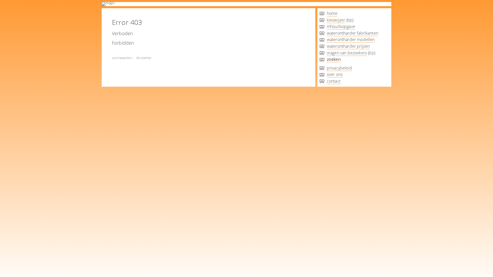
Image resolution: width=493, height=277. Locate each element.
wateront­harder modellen (351, 39)
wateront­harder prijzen (348, 46)
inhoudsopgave (341, 26)
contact (333, 81)
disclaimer (144, 57)
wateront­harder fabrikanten (352, 33)
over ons (335, 74)
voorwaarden (122, 57)
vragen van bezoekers (347, 53)
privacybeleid (339, 68)
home (332, 13)
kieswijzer (336, 20)
